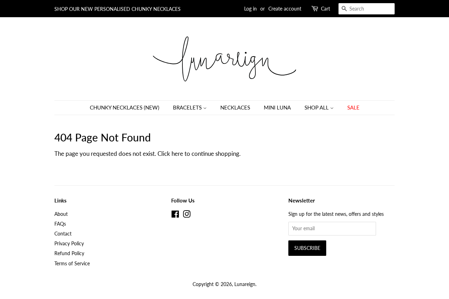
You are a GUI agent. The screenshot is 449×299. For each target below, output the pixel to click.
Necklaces (235, 107)
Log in (250, 9)
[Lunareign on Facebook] (175, 215)
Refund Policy (69, 253)
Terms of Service (72, 263)
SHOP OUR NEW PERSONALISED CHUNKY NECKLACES (117, 9)
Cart (325, 9)
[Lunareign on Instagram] (186, 215)
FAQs (60, 224)
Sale (353, 107)
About (61, 214)
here (177, 153)
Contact (63, 234)
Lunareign (244, 284)
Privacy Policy (69, 243)
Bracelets (188, 107)
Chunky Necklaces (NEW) (124, 107)
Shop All (317, 107)
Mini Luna (277, 107)
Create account (284, 9)
